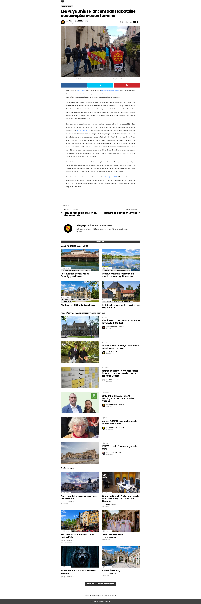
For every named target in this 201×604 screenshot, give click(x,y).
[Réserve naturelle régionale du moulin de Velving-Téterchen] (121, 260)
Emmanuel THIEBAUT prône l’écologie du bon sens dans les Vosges (118, 398)
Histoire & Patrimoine (70, 270)
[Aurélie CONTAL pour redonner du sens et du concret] (80, 428)
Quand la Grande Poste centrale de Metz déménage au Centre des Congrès (120, 499)
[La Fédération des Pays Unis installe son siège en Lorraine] (80, 352)
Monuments (85, 270)
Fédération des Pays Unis (110, 90)
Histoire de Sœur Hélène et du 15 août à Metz (77, 536)
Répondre (100, 242)
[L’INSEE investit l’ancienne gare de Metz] (80, 453)
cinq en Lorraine (82, 130)
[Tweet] (100, 85)
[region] (100, 195)
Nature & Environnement (120, 270)
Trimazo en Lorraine (112, 534)
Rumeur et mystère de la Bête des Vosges (78, 572)
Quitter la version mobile (100, 601)
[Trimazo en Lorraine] (121, 521)
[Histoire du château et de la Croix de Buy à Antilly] (121, 292)
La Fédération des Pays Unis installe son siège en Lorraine (120, 347)
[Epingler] (127, 85)
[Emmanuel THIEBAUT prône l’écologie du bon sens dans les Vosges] (80, 403)
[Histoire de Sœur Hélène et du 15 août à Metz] (80, 521)
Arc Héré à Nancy (111, 570)
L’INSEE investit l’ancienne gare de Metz (119, 447)
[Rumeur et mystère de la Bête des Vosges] (80, 557)
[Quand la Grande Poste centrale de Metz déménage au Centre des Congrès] (121, 483)
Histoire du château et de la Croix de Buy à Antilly (121, 306)
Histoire (65, 299)
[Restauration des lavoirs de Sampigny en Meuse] (80, 260)
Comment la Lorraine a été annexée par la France (79, 497)
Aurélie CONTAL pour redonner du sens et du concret (119, 422)
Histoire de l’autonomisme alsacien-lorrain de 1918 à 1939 (121, 321)
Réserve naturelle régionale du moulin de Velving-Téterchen (118, 275)
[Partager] (74, 85)
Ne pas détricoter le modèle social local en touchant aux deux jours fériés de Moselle (120, 373)
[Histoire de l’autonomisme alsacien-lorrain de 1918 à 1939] (80, 327)
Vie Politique (98, 313)
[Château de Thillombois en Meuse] (80, 292)
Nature (106, 270)
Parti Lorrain (81, 90)
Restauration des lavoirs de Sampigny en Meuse (75, 275)
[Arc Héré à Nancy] (121, 557)
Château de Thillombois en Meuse (78, 305)
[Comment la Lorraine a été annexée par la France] (80, 483)
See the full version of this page (100, 584)
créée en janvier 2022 (110, 177)
